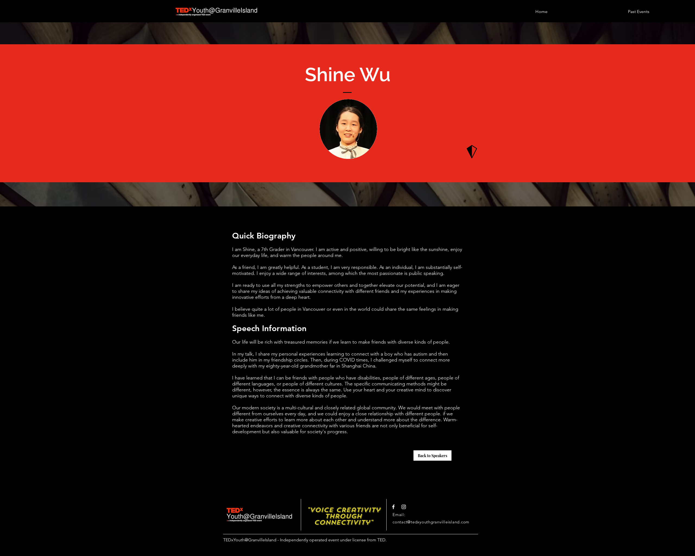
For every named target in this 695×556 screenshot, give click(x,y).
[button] (639, 9)
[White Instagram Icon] (404, 507)
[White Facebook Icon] (393, 507)
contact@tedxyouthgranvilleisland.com (431, 521)
